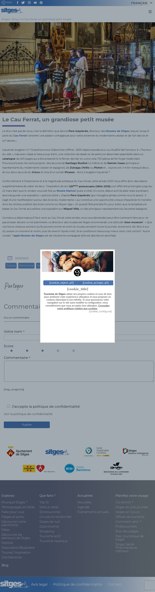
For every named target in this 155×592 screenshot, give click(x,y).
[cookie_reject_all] (61, 282)
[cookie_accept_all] (96, 282)
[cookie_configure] (100, 311)
